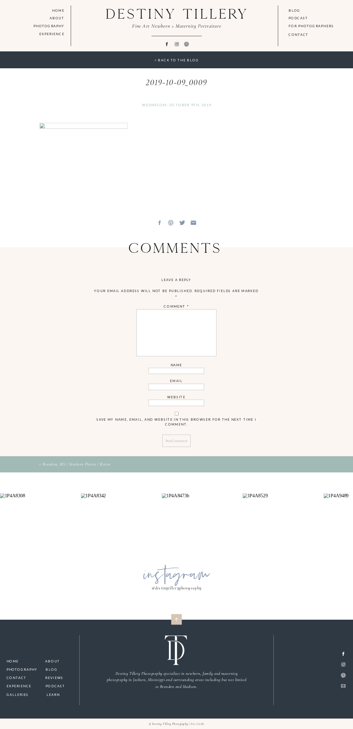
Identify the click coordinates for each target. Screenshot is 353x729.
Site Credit (197, 724)
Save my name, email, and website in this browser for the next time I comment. (176, 421)
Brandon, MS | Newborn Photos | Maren (76, 464)
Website (176, 397)
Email (176, 381)
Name (176, 365)
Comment (176, 306)
